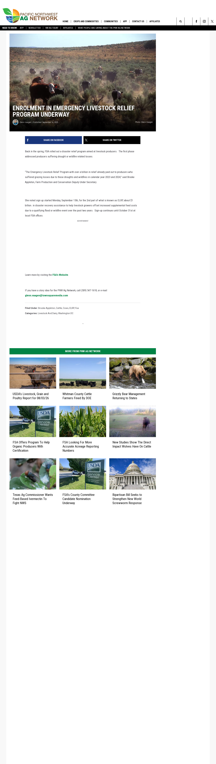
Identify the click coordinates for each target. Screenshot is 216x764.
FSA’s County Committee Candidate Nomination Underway (78, 499)
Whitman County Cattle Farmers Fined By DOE (77, 396)
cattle (59, 308)
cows (65, 308)
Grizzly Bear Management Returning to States (128, 396)
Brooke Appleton (46, 308)
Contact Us (138, 21)
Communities (111, 21)
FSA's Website (60, 274)
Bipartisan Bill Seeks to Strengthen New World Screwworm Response (127, 499)
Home (65, 21)
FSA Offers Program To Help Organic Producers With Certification (31, 446)
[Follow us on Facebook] (196, 21)
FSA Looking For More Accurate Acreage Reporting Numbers (80, 446)
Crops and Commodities (86, 21)
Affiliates (68, 28)
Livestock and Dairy (47, 313)
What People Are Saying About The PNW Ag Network (104, 28)
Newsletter (35, 28)
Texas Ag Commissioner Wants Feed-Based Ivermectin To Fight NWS (33, 499)
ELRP (71, 308)
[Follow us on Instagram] (204, 21)
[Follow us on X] (212, 21)
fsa (77, 308)
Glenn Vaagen (25, 122)
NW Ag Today (52, 28)
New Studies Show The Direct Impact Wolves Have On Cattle (131, 444)
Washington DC (65, 313)
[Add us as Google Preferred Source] (188, 21)
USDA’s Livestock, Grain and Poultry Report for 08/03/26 (31, 396)
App (22, 28)
